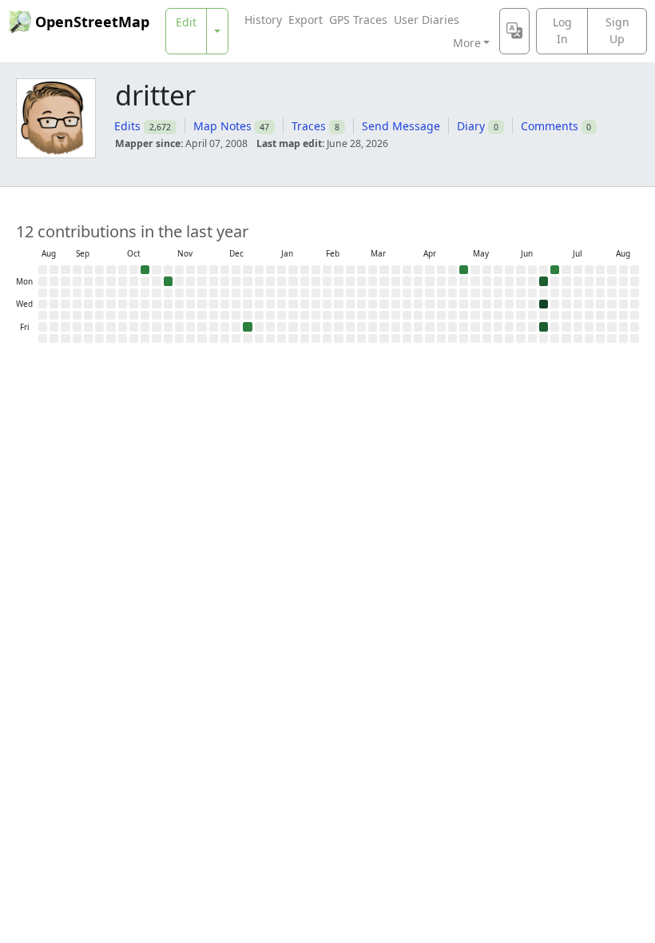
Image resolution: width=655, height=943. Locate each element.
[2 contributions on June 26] (543, 326)
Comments (549, 125)
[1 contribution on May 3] (463, 269)
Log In (562, 30)
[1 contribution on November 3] (168, 281)
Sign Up (617, 30)
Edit (186, 22)
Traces (309, 125)
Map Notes (222, 125)
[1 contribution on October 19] (145, 269)
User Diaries (426, 19)
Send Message (401, 125)
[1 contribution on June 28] (554, 269)
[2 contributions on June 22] (543, 281)
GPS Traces (358, 19)
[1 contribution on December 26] (247, 326)
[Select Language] (514, 31)
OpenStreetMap (92, 21)
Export (305, 19)
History (263, 19)
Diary (471, 125)
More (467, 42)
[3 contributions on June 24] (543, 304)
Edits (127, 125)
